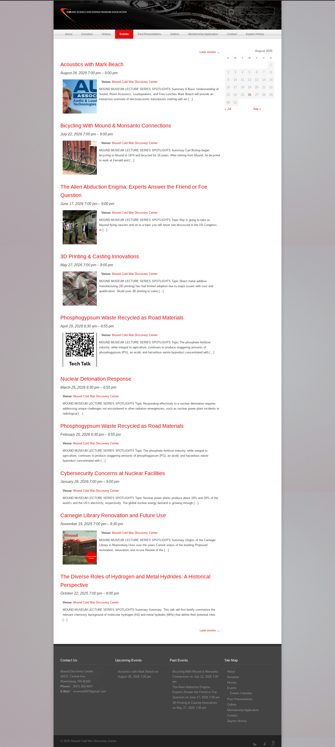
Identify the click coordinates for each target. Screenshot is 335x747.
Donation (87, 34)
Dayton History (255, 34)
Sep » (257, 109)
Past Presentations (149, 34)
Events (124, 34)
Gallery (174, 34)
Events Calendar (241, 693)
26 (249, 94)
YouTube (270, 740)
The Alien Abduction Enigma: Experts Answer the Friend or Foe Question (195, 692)
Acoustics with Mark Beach (136, 671)
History (106, 34)
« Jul (228, 109)
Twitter (251, 740)
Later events (210, 52)
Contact (232, 34)
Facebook (260, 740)
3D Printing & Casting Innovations (195, 702)
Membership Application (203, 34)
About (68, 34)
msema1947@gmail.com (89, 691)
